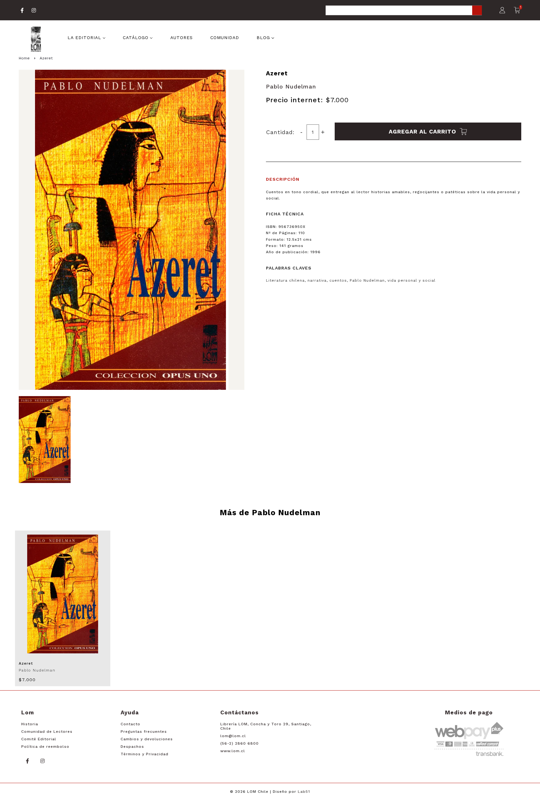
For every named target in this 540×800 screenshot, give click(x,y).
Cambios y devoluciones (147, 739)
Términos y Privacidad (144, 754)
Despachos (132, 746)
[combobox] (404, 10)
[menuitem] (86, 36)
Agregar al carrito (423, 131)
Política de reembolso (45, 746)
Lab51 (304, 791)
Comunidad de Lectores (46, 731)
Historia (29, 724)
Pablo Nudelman (291, 86)
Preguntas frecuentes (144, 731)
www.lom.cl (232, 751)
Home (24, 58)
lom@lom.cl (233, 736)
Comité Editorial (38, 739)
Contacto (130, 724)
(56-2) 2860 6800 (239, 743)
